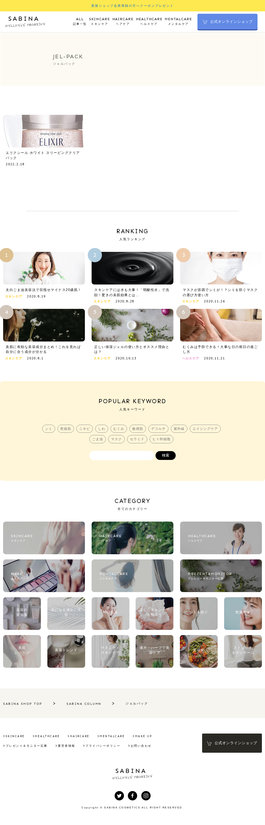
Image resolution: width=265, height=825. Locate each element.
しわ (101, 429)
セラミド (137, 439)
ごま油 (97, 439)
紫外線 (179, 429)
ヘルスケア (149, 21)
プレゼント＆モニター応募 (27, 746)
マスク (116, 439)
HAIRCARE (80, 736)
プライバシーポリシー (102, 746)
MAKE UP (143, 736)
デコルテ (158, 429)
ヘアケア (123, 21)
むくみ (118, 429)
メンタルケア (178, 21)
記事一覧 (80, 21)
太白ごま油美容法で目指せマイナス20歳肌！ (44, 290)
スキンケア (99, 21)
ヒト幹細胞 (161, 439)
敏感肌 (137, 429)
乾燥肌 (65, 429)
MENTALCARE (112, 736)
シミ (48, 429)
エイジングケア (205, 429)
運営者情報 (66, 746)
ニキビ (84, 429)
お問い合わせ (141, 746)
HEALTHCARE (47, 736)
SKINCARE (15, 736)
